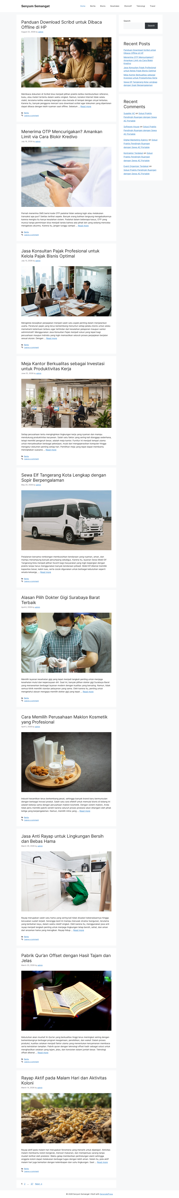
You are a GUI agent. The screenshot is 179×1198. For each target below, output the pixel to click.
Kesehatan (114, 6)
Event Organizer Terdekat (136, 166)
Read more (85, 106)
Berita (92, 6)
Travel (152, 6)
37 (32, 1184)
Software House (131, 126)
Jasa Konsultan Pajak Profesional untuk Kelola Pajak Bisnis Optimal (60, 253)
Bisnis (102, 6)
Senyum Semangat (35, 6)
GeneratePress (106, 1194)
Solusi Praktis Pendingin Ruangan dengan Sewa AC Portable (140, 117)
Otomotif (128, 6)
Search (127, 21)
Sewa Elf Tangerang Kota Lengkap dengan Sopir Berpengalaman (63, 477)
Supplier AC (129, 113)
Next (38, 1184)
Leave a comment (31, 115)
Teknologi (141, 6)
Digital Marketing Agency (136, 140)
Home (82, 6)
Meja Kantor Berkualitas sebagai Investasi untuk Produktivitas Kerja (62, 366)
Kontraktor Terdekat (133, 153)
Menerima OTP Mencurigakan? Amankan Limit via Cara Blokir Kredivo (61, 134)
